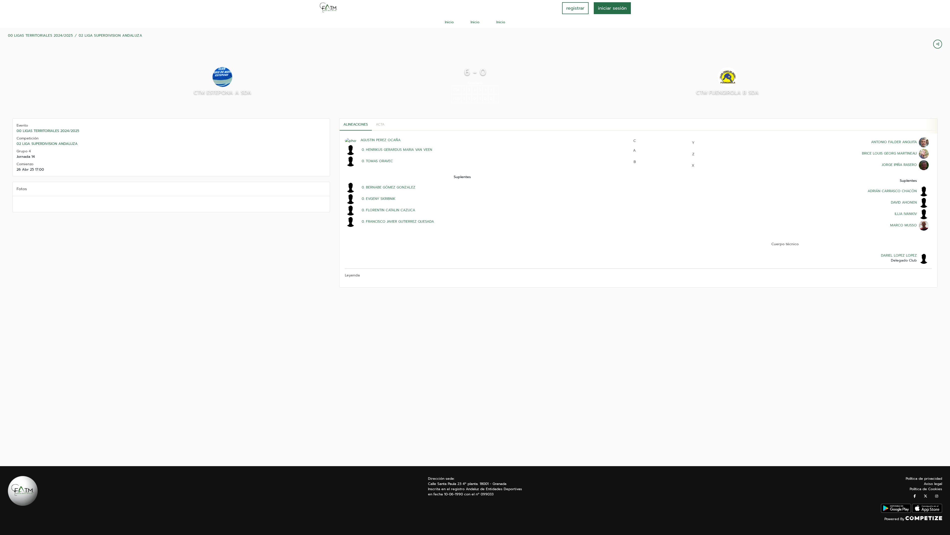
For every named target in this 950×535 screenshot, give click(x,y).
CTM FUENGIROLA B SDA (727, 92)
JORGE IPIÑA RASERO (899, 164)
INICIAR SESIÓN (612, 8)
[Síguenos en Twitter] (925, 496)
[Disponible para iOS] (927, 511)
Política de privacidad (924, 478)
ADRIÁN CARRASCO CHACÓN (892, 191)
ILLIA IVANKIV (906, 213)
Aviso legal (933, 483)
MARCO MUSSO (903, 225)
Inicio (449, 22)
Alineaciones (355, 124)
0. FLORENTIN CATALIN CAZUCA (387, 210)
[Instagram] (936, 496)
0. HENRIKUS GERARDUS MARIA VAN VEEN (396, 149)
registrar (575, 8)
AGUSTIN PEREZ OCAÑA (380, 140)
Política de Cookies (926, 489)
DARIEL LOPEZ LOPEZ (899, 255)
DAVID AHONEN (904, 202)
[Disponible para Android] (896, 511)
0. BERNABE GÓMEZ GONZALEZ (387, 187)
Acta (380, 124)
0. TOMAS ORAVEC (376, 161)
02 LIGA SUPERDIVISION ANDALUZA (110, 36)
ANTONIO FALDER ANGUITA (894, 142)
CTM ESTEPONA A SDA (222, 92)
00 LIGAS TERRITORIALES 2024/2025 (40, 36)
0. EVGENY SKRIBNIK (377, 198)
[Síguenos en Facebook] (915, 496)
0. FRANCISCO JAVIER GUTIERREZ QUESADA (397, 221)
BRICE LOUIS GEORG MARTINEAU (889, 153)
